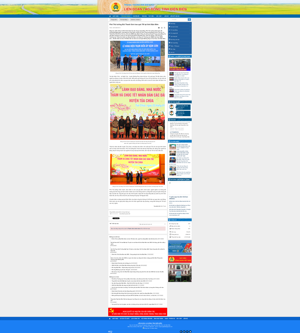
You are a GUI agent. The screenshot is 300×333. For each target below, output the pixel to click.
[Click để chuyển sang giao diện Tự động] (109, 332)
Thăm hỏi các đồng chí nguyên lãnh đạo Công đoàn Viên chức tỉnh (182, 167)
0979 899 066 (181, 113)
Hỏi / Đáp (173, 49)
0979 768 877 (181, 107)
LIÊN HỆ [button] (166, 16)
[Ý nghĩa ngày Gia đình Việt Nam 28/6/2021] (180, 188)
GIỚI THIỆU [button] (116, 16)
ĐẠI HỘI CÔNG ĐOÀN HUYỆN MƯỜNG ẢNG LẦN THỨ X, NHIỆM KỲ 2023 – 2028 (183, 147)
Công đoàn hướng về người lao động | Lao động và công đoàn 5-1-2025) (182, 91)
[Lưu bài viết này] (165, 27)
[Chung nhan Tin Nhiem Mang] (150, 328)
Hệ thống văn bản (175, 39)
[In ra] (162, 27)
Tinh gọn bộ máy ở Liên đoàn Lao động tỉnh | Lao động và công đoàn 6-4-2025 (181, 74)
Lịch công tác (174, 36)
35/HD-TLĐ (173, 129)
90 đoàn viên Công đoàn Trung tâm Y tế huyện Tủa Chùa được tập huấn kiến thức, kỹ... (179, 210)
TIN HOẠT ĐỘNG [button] (125, 16)
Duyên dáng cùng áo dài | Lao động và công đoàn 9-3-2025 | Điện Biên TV (181, 79)
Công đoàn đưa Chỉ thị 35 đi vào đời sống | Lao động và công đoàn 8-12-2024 (182, 96)
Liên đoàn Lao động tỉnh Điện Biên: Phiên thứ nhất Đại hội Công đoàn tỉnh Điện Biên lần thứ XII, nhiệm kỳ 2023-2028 (179, 161)
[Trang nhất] (110, 16)
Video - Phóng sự (175, 46)
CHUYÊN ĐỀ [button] (136, 16)
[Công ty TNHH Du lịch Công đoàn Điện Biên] (180, 272)
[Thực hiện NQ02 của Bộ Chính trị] (137, 311)
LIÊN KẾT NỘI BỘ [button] (175, 16)
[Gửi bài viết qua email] (159, 27)
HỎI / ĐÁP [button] (159, 16)
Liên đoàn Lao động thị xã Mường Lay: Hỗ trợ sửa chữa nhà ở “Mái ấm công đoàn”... (179, 206)
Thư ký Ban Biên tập (183, 105)
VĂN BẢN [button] (144, 16)
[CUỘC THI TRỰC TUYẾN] (180, 247)
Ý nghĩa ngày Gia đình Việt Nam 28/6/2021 (178, 197)
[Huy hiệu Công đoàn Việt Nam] (180, 259)
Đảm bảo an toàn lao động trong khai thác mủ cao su (179, 202)
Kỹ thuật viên (181, 112)
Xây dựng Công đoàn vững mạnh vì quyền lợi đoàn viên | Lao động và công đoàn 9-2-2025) (179, 85)
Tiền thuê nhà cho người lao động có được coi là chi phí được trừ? (184, 173)
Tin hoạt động (174, 30)
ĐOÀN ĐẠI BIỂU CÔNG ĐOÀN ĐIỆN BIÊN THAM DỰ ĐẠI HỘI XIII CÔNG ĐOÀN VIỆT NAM (183, 153)
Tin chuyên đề (174, 33)
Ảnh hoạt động (174, 43)
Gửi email (180, 109)
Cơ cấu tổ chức (174, 27)
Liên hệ (172, 52)
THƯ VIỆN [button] (151, 16)
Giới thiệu (173, 23)
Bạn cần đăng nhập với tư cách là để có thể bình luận (130, 228)
